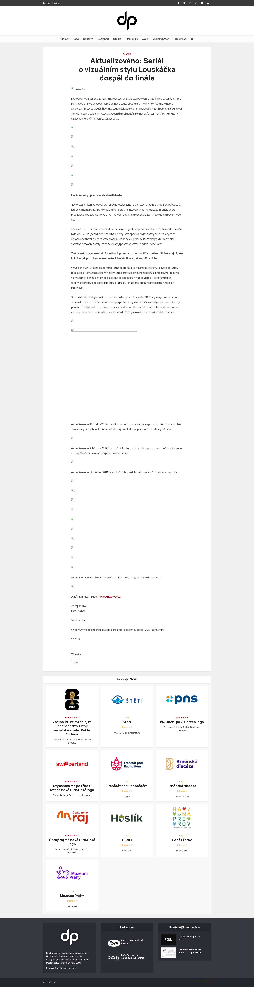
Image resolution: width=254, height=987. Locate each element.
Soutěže (88, 39)
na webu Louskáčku (109, 596)
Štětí (127, 722)
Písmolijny (132, 39)
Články (64, 39)
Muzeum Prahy (72, 895)
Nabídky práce (160, 39)
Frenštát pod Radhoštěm (127, 786)
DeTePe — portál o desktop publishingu (133, 956)
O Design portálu (62, 968)
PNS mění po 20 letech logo (182, 722)
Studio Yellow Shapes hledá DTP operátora (190, 951)
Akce (145, 39)
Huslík (127, 840)
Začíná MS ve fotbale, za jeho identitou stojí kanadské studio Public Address (72, 728)
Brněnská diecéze (181, 786)
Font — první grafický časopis (132, 942)
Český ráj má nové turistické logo (72, 842)
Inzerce (55, 3)
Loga (76, 39)
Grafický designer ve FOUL (189, 938)
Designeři (103, 39)
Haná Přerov (182, 840)
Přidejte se (180, 39)
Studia (117, 39)
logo (75, 662)
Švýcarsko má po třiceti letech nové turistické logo (72, 788)
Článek (127, 54)
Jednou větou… (72, 717)
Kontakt (47, 3)
